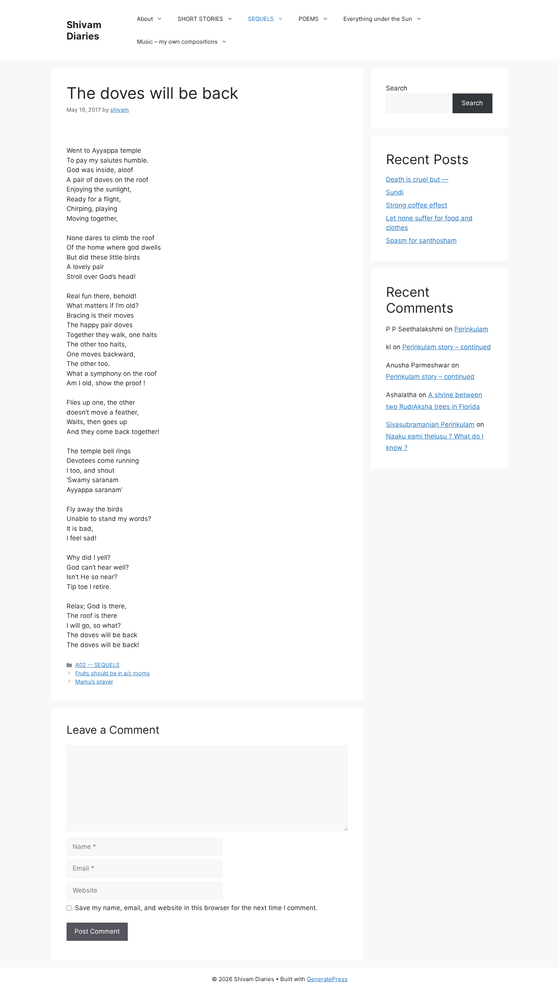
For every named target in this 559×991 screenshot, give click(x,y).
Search (396, 88)
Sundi (394, 192)
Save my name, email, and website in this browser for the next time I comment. (196, 908)
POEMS (309, 18)
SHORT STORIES (200, 18)
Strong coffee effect (416, 205)
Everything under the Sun (377, 18)
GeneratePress (327, 979)
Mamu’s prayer (94, 681)
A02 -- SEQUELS (97, 665)
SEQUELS (261, 18)
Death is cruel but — (417, 179)
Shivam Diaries (84, 30)
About (145, 18)
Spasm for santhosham (421, 240)
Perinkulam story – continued (446, 347)
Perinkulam (471, 329)
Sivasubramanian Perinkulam (430, 424)
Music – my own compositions (177, 41)
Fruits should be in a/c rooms (112, 673)
